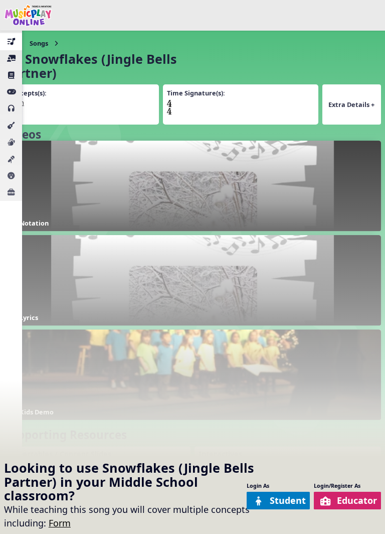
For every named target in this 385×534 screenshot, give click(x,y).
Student (288, 500)
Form (60, 523)
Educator (357, 500)
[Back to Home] (28, 15)
